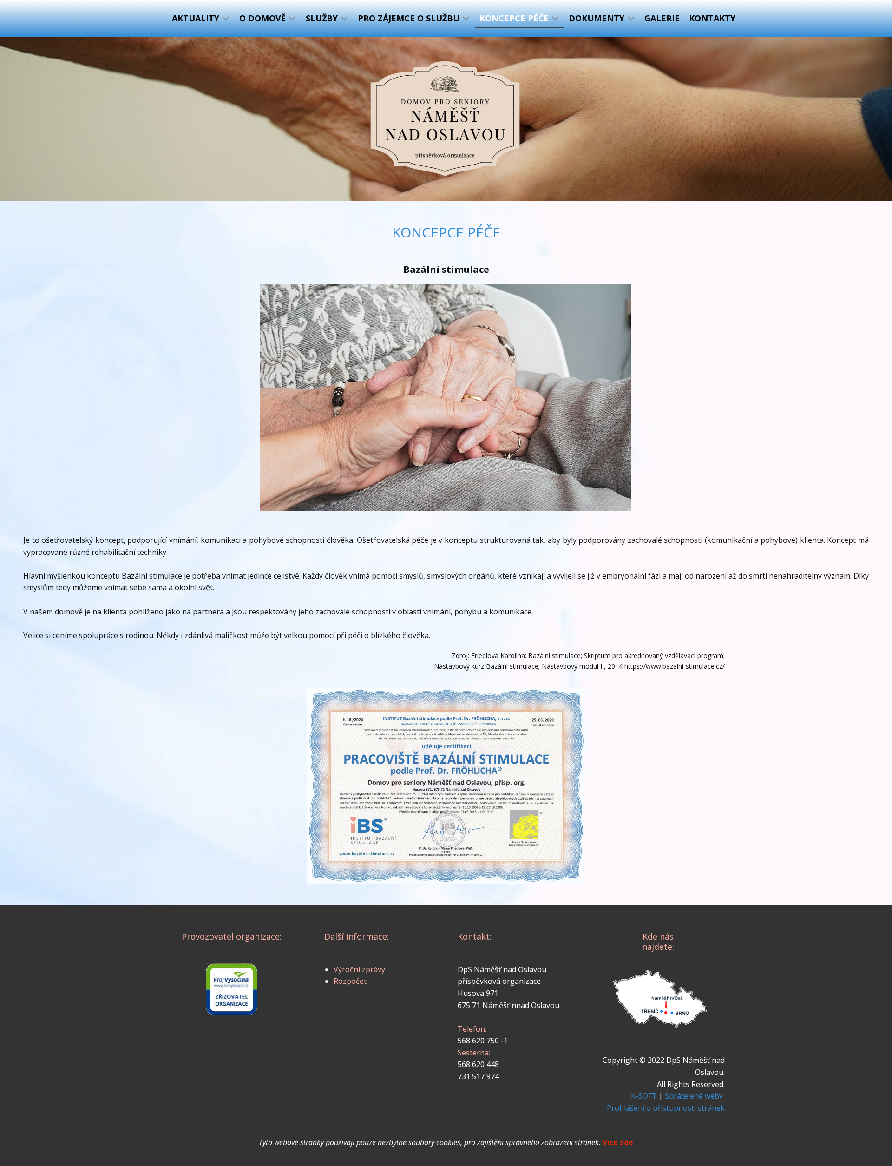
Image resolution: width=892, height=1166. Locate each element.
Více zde (618, 1142)
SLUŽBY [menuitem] (322, 18)
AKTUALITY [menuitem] (195, 18)
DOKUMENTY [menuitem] (596, 18)
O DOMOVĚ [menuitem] (262, 18)
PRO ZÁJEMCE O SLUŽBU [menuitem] (408, 18)
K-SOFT (644, 1096)
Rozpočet (350, 981)
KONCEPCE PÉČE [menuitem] (514, 18)
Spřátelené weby (694, 1096)
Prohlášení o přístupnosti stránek (666, 1108)
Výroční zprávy (359, 969)
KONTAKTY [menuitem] (712, 18)
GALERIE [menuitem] (662, 18)
